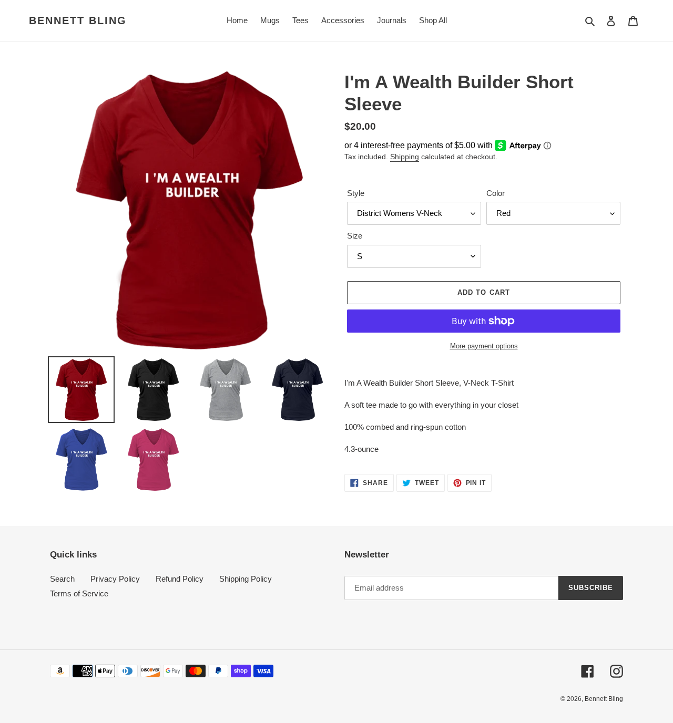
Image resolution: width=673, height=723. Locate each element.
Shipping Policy (245, 578)
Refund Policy (179, 578)
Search (62, 578)
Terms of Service (79, 593)
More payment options (484, 346)
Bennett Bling (78, 20)
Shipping (404, 156)
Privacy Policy (115, 578)
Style (355, 193)
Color (495, 193)
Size (354, 235)
